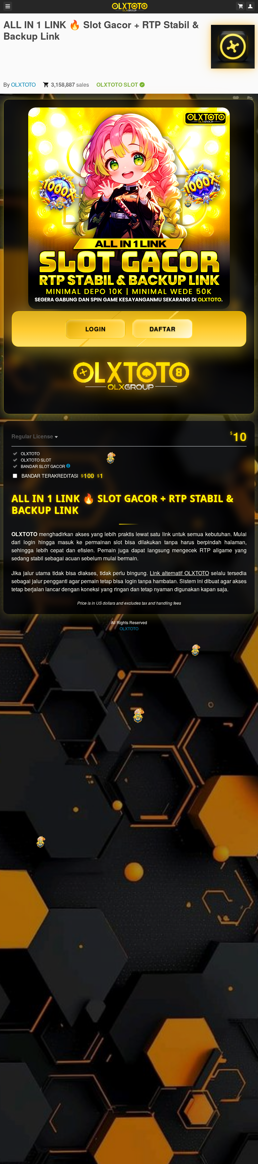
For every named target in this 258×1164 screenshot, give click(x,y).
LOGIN (95, 329)
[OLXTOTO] (233, 47)
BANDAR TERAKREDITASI (62, 476)
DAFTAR (162, 329)
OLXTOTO (23, 84)
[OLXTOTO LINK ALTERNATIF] (129, 208)
